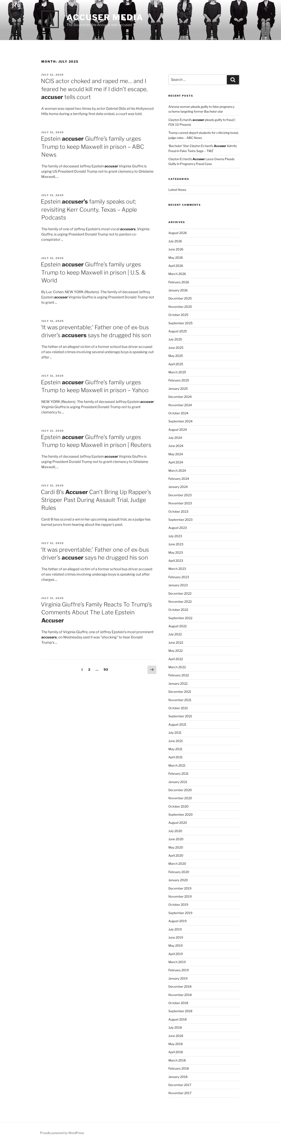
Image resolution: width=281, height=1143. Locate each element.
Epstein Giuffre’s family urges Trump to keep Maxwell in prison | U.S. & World (93, 272)
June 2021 (175, 741)
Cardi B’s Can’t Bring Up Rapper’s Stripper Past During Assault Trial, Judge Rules (96, 500)
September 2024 (180, 421)
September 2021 (180, 716)
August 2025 (177, 331)
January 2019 (177, 978)
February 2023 (178, 577)
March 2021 (177, 765)
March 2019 (177, 962)
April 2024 (175, 462)
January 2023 (178, 585)
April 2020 (175, 855)
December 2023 (180, 495)
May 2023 (175, 552)
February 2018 (178, 1068)
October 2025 (178, 315)
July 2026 (175, 241)
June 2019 (175, 937)
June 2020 (176, 839)
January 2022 (177, 683)
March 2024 (177, 470)
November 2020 (180, 798)
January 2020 (178, 880)
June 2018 (175, 1036)
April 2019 (175, 954)
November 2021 (179, 700)
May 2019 (175, 945)
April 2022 (175, 659)
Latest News (177, 189)
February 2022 (178, 675)
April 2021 (175, 757)
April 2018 (175, 1052)
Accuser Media (105, 17)
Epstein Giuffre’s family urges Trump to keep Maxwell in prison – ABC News (92, 146)
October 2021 (178, 708)
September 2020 (180, 814)
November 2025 (180, 306)
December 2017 (179, 1085)
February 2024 (178, 478)
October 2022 (178, 609)
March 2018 (177, 1060)
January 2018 (177, 1077)
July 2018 (175, 1027)
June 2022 (175, 642)
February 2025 (178, 380)
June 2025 (175, 347)
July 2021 (175, 732)
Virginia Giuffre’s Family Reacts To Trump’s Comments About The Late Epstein (96, 612)
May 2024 (175, 454)
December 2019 (179, 888)
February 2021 (178, 773)
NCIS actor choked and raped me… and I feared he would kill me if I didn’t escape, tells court (94, 89)
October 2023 (178, 511)
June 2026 (175, 249)
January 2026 (178, 290)
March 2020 (177, 863)
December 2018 (179, 986)
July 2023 (175, 536)
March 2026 (177, 274)
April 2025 (175, 364)
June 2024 (175, 446)
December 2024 (180, 397)
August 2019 (177, 921)
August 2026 (177, 233)
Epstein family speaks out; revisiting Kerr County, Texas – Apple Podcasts (89, 209)
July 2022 (175, 634)
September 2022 (180, 618)
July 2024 (175, 437)
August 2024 (177, 429)
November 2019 (180, 896)
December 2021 (179, 691)
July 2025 (175, 339)
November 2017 (179, 1093)
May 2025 (175, 356)
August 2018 (177, 1019)
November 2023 (180, 503)
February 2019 (178, 970)
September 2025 (180, 323)
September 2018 (180, 1011)
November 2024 (180, 405)
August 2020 (177, 822)
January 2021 (177, 782)
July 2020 (175, 831)
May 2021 (175, 749)
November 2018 (180, 995)
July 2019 (175, 929)
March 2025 (177, 372)
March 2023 (177, 569)
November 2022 (180, 601)
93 (106, 669)
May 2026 (175, 257)
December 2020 (180, 790)
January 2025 (178, 388)
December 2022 (179, 593)
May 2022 (175, 650)
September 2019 (180, 913)
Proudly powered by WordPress (62, 1133)
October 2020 (178, 806)
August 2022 (177, 626)
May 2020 (175, 847)
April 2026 (175, 266)
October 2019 (178, 904)
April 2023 (175, 560)
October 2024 (178, 413)
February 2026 (178, 282)
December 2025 (180, 298)
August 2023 (177, 528)
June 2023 (175, 544)
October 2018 (178, 1003)
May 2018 (175, 1044)
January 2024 (178, 487)
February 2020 (178, 872)
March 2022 (177, 667)
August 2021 (177, 724)
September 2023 (180, 519)
